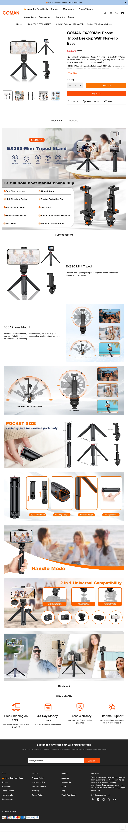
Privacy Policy (38, 778)
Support (71, 17)
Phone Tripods (86, 9)
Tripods (54, 9)
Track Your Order (69, 795)
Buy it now (96, 94)
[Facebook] (98, 799)
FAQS (64, 786)
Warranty (35, 791)
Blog (63, 791)
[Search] (105, 13)
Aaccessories (7, 799)
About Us (60, 17)
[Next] (93, 2)
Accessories (44, 17)
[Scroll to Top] (123, 818)
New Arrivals (30, 17)
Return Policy (37, 795)
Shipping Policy (38, 782)
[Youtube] (114, 799)
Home (19, 24)
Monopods (68, 9)
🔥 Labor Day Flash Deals (36, 9)
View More (72, 73)
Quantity (70, 79)
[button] (122, 13)
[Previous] (34, 2)
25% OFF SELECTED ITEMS (38, 24)
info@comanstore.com (100, 795)
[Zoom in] (55, 35)
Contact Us (66, 782)
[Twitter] (109, 799)
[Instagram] (103, 799)
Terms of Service (39, 786)
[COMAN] (11, 13)
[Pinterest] (92, 799)
